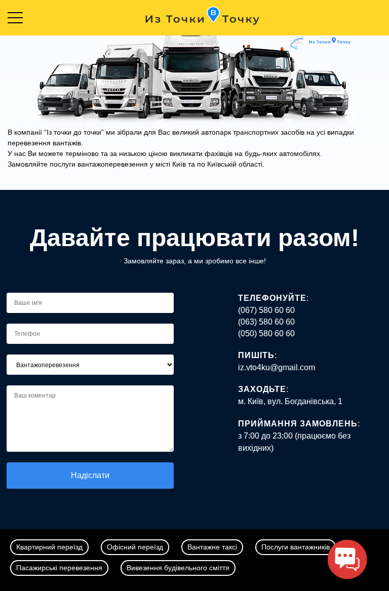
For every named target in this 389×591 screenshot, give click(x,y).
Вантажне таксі (212, 547)
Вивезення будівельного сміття (178, 568)
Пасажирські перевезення (59, 568)
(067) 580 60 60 (266, 310)
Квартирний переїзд (49, 547)
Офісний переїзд (135, 547)
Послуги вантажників (295, 547)
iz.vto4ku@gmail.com (276, 367)
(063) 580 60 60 (266, 322)
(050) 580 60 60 (266, 333)
